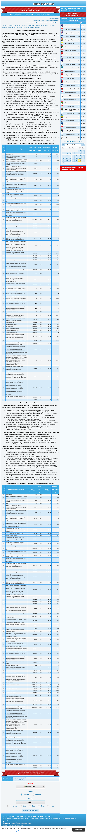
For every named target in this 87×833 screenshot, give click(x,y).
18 (67, 158)
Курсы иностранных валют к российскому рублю (72, 9)
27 (73, 160)
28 (77, 160)
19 (70, 158)
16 (83, 155)
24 (63, 160)
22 (80, 158)
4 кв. (52, 806)
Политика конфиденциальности (14, 825)
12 (70, 155)
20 (73, 158)
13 (73, 155)
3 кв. (43, 806)
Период (30, 798)
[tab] (7, 779)
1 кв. (24, 806)
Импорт (38, 794)
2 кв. (33, 806)
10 (63, 155)
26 (70, 160)
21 (77, 158)
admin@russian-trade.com (21, 823)
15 (80, 155)
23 (83, 158)
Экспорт (26, 794)
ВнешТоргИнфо (43, 3)
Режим (30, 791)
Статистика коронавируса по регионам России (72, 168)
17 (63, 158)
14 (77, 155)
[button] (30, 810)
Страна (30, 783)
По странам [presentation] (7, 779)
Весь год (14, 806)
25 (67, 160)
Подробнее (17, 831)
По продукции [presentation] (19, 779)
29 (80, 160)
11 (67, 155)
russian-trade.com (16, 821)
